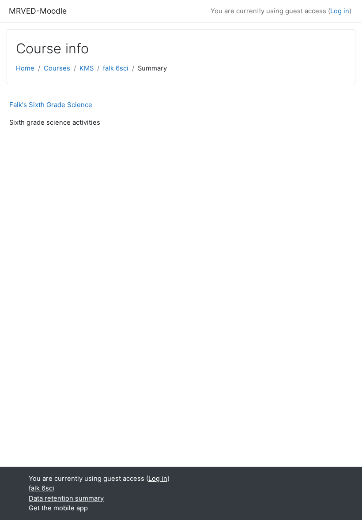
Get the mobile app (58, 508)
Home (25, 68)
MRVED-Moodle (38, 10)
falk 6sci (115, 68)
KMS (86, 68)
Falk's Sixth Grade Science (50, 104)
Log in (339, 11)
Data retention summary (66, 498)
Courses (57, 68)
